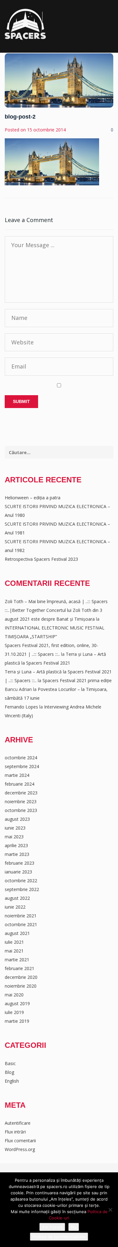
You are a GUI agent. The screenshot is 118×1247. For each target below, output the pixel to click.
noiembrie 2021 (21, 916)
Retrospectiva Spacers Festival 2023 (41, 559)
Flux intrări (15, 1132)
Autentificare (18, 1123)
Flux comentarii (20, 1141)
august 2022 (17, 898)
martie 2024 (17, 775)
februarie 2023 (19, 863)
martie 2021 (17, 960)
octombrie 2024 (21, 758)
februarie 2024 (19, 784)
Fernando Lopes (21, 707)
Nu (73, 1226)
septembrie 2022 (22, 889)
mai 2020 (14, 995)
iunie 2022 (15, 907)
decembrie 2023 (21, 793)
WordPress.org (20, 1149)
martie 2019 (17, 1021)
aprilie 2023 (16, 845)
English (12, 1081)
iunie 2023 (15, 828)
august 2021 (17, 933)
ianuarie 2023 (18, 872)
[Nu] (110, 1210)
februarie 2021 (19, 968)
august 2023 (17, 819)
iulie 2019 (14, 1012)
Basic (10, 1063)
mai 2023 (14, 837)
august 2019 (17, 1003)
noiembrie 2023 (21, 801)
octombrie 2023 (21, 810)
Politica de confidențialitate (59, 1236)
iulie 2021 (14, 942)
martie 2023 (17, 854)
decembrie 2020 (21, 977)
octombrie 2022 (21, 881)
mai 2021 (14, 951)
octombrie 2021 (21, 924)
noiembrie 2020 (21, 986)
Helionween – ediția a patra (32, 498)
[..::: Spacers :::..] (25, 24)
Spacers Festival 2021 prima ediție (77, 680)
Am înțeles (52, 1226)
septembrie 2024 (22, 766)
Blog (9, 1072)
